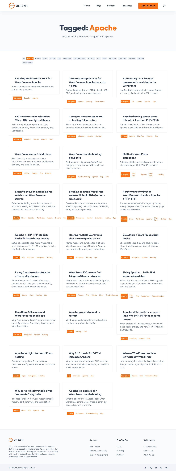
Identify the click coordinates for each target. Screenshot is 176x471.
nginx (104, 58)
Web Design (95, 446)
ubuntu (38, 58)
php (98, 58)
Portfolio (119, 455)
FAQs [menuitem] (98, 5)
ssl (133, 102)
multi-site (134, 175)
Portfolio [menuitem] (111, 5)
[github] (161, 468)
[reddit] (166, 468)
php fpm (91, 58)
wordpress (67, 58)
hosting (52, 58)
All (24, 58)
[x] (151, 468)
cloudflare (122, 58)
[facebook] (146, 468)
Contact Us (148, 451)
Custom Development (99, 455)
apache (30, 58)
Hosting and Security (98, 451)
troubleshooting (79, 58)
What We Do (149, 455)
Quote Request (150, 446)
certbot (139, 102)
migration (112, 58)
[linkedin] (156, 468)
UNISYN (18, 439)
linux (45, 58)
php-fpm (140, 136)
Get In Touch (148, 5)
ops (59, 58)
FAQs (118, 446)
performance (27, 62)
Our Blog (120, 451)
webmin (141, 58)
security (132, 58)
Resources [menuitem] (127, 5)
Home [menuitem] (87, 5)
